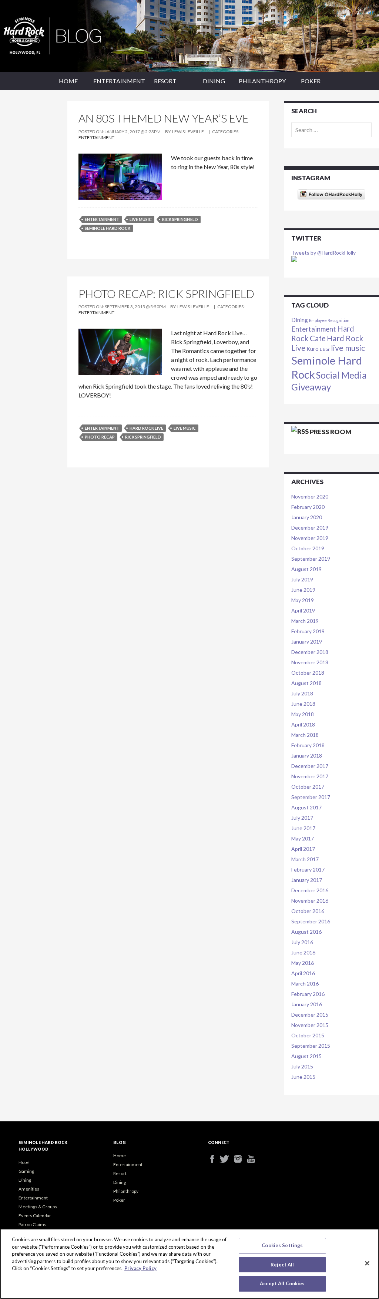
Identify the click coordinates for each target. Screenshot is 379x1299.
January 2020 (306, 517)
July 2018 (302, 693)
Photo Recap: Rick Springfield (166, 293)
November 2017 (309, 776)
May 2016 (302, 963)
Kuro (312, 349)
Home (68, 80)
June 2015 (303, 1077)
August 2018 (306, 683)
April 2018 (303, 724)
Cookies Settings (282, 1245)
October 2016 (307, 911)
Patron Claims (32, 1224)
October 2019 (307, 548)
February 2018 (308, 745)
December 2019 (309, 527)
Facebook (214, 1158)
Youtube (253, 1158)
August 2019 (306, 569)
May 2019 (302, 600)
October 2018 (307, 672)
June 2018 (303, 704)
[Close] (367, 1263)
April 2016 (303, 973)
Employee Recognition (329, 320)
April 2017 (303, 849)
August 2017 (306, 807)
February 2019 (308, 631)
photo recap (100, 436)
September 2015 (310, 1046)
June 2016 (303, 952)
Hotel (24, 1162)
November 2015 (309, 1025)
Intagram (240, 1158)
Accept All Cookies (282, 1283)
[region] (189, 1264)
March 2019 (305, 621)
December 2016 (309, 890)
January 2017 (306, 880)
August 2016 (306, 932)
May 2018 (302, 714)
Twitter (227, 1158)
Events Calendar (35, 1215)
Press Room (331, 432)
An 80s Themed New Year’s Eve (163, 118)
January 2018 (306, 755)
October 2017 (307, 786)
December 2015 (309, 1014)
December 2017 (309, 766)
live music (141, 219)
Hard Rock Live (146, 428)
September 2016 (310, 921)
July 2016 (302, 942)
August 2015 (306, 1056)
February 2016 (308, 994)
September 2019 (310, 558)
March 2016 (305, 983)
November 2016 (309, 900)
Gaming (26, 1171)
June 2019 (303, 590)
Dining (214, 80)
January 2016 (306, 1004)
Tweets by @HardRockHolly (323, 252)
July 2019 (302, 579)
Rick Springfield (180, 219)
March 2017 (305, 859)
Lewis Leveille (188, 131)
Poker (311, 80)
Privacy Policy (140, 1268)
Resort (165, 80)
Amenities (29, 1189)
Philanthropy (262, 80)
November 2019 (309, 538)
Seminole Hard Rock (107, 228)
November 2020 (309, 496)
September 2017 (310, 797)
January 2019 (306, 641)
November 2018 (309, 662)
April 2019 (303, 610)
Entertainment (117, 80)
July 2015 (302, 1066)
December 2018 (309, 652)
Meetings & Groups (38, 1206)
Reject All (282, 1265)
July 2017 (302, 818)
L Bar (325, 349)
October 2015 (307, 1035)
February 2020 (308, 507)
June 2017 (303, 828)
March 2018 (305, 735)
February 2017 (308, 869)
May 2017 (302, 838)
